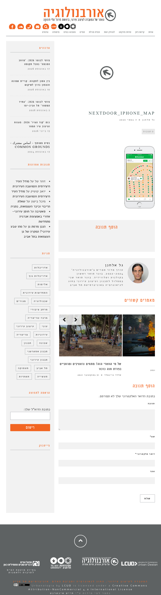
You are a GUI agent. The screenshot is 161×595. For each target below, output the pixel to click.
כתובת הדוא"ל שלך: (37, 409)
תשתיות (24, 376)
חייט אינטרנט (62, 593)
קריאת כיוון (139, 32)
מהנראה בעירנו (70, 32)
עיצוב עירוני (25, 326)
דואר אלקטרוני (145, 454)
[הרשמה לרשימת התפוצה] (37, 26)
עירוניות (42, 334)
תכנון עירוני (39, 359)
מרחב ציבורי (39, 309)
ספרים (82, 32)
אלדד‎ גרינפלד (112, 375)
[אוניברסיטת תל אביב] (67, 28)
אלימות (43, 284)
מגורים (21, 301)
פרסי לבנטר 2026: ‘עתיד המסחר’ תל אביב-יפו (34, 103)
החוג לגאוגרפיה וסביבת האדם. (77, 581)
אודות (150, 32)
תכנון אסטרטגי (37, 351)
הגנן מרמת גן (36, 226)
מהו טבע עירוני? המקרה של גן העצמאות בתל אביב (30, 231)
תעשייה (42, 376)
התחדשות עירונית (35, 292)
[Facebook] (12, 26)
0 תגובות (148, 131)
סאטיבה (40, 211)
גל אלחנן (148, 119)
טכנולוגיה (41, 301)
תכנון (27, 343)
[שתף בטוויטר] (103, 242)
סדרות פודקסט (125, 32)
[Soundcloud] (21, 26)
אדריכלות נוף (38, 276)
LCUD (67, 585)
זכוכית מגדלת (94, 32)
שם (152, 436)
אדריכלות (41, 267)
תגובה (151, 403)
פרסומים (56, 32)
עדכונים (45, 32)
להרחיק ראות (109, 32)
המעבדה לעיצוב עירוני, (126, 581)
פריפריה (22, 334)
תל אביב (42, 368)
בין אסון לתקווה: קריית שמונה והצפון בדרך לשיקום (31, 83)
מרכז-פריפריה (38, 317)
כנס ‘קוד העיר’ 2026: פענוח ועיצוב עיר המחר (32, 124)
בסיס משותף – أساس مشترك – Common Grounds (30, 145)
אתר (152, 471)
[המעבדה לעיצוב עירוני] (53, 28)
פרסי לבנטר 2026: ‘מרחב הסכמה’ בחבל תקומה (34, 62)
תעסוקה (23, 368)
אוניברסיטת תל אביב (31, 581)
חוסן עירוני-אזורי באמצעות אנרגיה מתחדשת (31, 216)
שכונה (43, 343)
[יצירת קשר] (29, 26)
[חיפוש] (46, 26)
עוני (45, 326)
